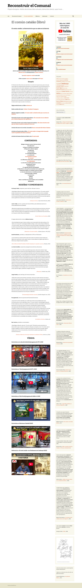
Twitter (25, 109)
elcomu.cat (29, 105)
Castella (58, 84)
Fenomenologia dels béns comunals (30, 294)
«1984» (64, 531)
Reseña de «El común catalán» (31, 231)
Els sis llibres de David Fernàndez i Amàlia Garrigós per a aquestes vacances (28, 243)
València (60, 104)
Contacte (52, 16)
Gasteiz (62, 93)
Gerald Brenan (65, 93)
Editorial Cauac (22, 72)
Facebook (30, 109)
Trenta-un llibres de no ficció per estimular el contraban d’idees (29, 334)
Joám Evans (66, 97)
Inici (8, 16)
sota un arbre (68, 103)
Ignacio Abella (69, 93)
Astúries (66, 80)
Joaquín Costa (58, 96)
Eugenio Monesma (59, 91)
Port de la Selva (69, 101)
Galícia (58, 93)
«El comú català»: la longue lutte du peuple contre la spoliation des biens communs (30, 132)
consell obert (60, 86)
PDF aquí (41, 78)
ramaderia (58, 103)
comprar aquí (29, 78)
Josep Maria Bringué (63, 96)
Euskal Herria (65, 91)
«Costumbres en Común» (67, 275)
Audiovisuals (44, 16)
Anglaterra (66, 78)
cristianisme (66, 86)
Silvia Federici (63, 103)
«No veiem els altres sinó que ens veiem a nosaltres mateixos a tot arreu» (30, 123)
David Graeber (65, 88)
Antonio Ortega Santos (60, 80)
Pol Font (65, 101)
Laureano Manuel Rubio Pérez (60, 99)
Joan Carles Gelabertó (67, 95)
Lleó (66, 99)
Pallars (61, 101)
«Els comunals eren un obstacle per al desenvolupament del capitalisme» (30, 118)
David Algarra (59, 88)
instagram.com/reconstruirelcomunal (64, 59)
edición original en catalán (29, 75)
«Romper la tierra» (34, 200)
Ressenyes (39, 271)
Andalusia (63, 78)
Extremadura (71, 91)
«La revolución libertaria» (66, 183)
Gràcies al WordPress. (12, 585)
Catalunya (64, 83)
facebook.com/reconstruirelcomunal (64, 65)
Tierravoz (57, 104)
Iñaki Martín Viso (61, 95)
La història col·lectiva (40, 319)
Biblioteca (38, 16)
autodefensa (58, 81)
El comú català (35, 136)
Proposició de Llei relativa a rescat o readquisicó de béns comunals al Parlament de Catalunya (63, 234)
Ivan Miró (57, 95)
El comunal (31, 158)
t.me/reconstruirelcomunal (63, 48)
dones (66, 89)
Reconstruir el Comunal (16, 16)
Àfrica (63, 104)
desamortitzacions (60, 89)
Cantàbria (63, 81)
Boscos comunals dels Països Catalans (41, 127)
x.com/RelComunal (61, 69)
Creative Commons (39, 72)
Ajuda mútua (60, 78)
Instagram (36, 109)
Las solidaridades (31, 161)
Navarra (58, 101)
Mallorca (68, 99)
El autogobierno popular (31, 156)
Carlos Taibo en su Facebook (41, 216)
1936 (57, 78)
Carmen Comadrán (67, 81)
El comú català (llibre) (28, 16)
